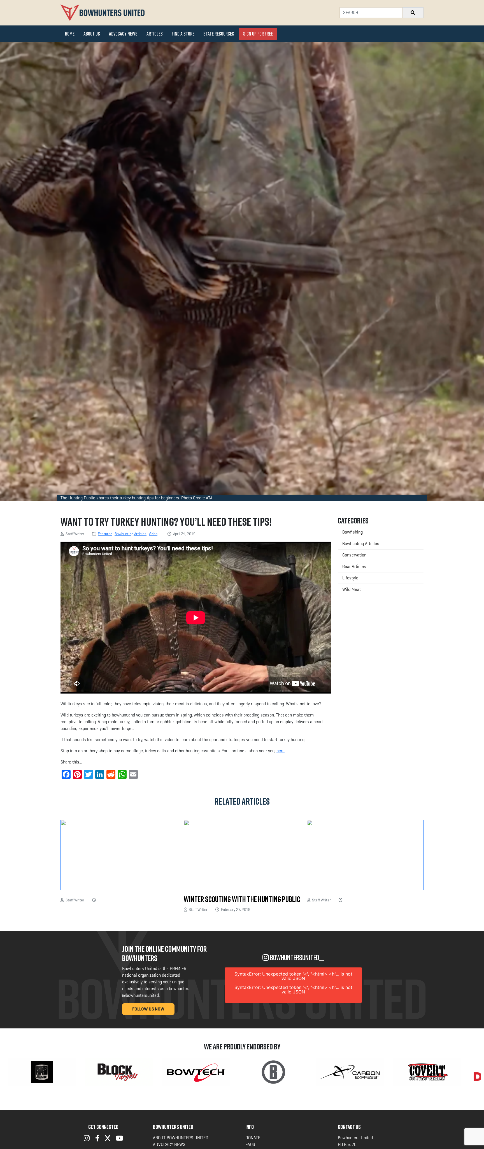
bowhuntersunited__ (296, 957)
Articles (154, 33)
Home (70, 33)
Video (153, 533)
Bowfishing (352, 532)
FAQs (250, 1144)
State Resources (218, 33)
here (280, 751)
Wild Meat (351, 589)
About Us (91, 33)
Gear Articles (354, 566)
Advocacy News (123, 33)
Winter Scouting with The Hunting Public (242, 899)
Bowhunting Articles (130, 533)
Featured (105, 533)
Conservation (354, 555)
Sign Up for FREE (258, 33)
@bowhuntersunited (140, 995)
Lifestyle (350, 578)
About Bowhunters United (180, 1138)
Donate (252, 1138)
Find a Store (183, 33)
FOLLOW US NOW (148, 1009)
